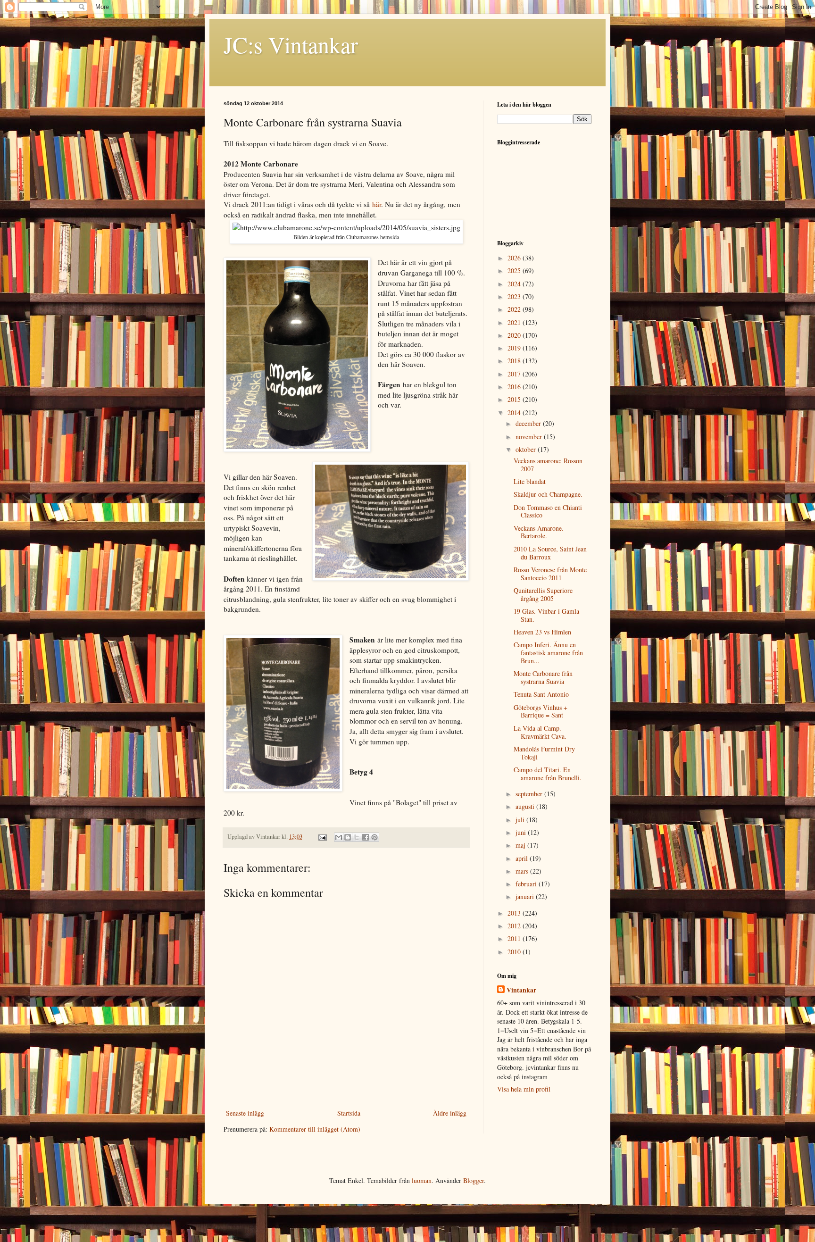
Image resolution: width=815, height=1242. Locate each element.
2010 (515, 951)
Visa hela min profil (523, 1088)
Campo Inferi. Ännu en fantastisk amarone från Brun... (548, 652)
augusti (526, 806)
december (529, 423)
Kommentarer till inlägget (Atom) (314, 1129)
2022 (515, 309)
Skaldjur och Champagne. (548, 494)
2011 (515, 938)
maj (521, 845)
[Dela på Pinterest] (374, 837)
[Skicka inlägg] (322, 837)
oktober (527, 449)
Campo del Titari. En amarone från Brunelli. (548, 773)
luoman (422, 1180)
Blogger (473, 1180)
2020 (515, 335)
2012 (515, 925)
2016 (515, 386)
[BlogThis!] (347, 837)
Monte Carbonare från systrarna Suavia (543, 677)
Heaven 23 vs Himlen (542, 631)
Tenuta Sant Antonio (541, 694)
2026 (515, 257)
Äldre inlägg (449, 1113)
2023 (515, 296)
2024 (515, 283)
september (530, 793)
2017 (515, 373)
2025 (515, 270)
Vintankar (521, 990)
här (376, 204)
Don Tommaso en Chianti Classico (548, 511)
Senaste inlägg (245, 1113)
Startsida (348, 1113)
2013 (515, 913)
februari (527, 883)
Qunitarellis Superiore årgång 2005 (543, 594)
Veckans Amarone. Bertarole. (539, 532)
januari (526, 896)
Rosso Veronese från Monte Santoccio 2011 (550, 573)
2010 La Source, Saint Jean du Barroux (550, 552)
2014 (515, 412)
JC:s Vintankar (291, 44)
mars (523, 871)
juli (521, 819)
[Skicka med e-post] (338, 837)
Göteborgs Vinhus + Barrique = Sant (540, 711)
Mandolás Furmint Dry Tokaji (544, 752)
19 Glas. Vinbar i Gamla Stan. (546, 615)
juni (522, 832)
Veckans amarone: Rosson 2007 (548, 464)
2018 (515, 360)
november (530, 436)
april (523, 858)
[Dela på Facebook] (365, 837)
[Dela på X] (356, 837)
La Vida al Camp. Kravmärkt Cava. (540, 732)
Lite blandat (530, 481)
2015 (515, 399)
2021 (515, 322)
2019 (515, 347)
